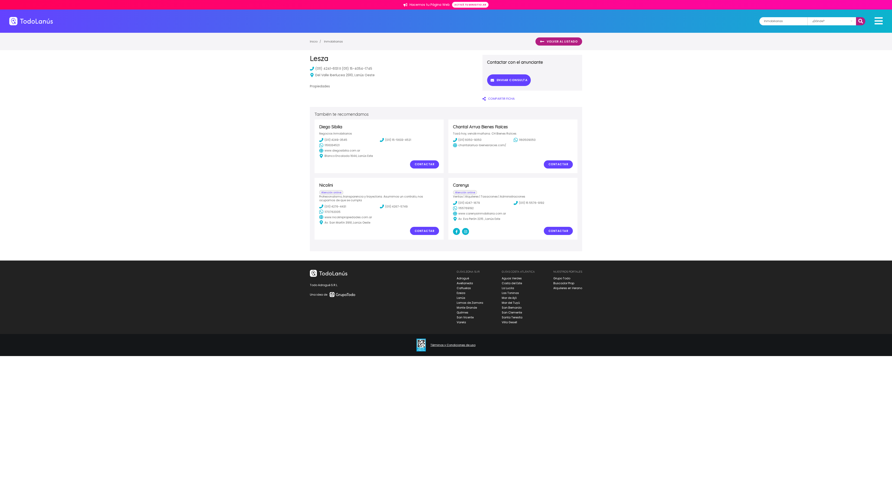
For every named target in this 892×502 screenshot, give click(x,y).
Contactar (425, 164)
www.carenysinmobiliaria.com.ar (482, 213)
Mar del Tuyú (511, 303)
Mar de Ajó (509, 298)
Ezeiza (461, 293)
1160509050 (527, 140)
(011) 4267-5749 (396, 206)
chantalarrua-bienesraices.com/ (482, 145)
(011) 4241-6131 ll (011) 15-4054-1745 (343, 68)
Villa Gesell (509, 322)
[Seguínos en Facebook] (456, 231)
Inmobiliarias (333, 41)
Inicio (314, 41)
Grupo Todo (561, 278)
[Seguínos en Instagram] (465, 231)
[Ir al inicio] (31, 21)
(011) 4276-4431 (335, 206)
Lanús (461, 298)
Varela (461, 322)
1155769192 (466, 208)
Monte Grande (467, 308)
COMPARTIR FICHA (501, 98)
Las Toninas (510, 293)
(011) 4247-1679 (469, 203)
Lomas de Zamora (470, 303)
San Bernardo (511, 308)
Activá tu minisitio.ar (470, 5)
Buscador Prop (563, 283)
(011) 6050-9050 (470, 140)
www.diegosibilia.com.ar (342, 150)
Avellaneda (465, 283)
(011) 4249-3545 (336, 140)
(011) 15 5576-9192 (531, 203)
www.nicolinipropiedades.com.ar (348, 217)
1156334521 (332, 145)
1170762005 (333, 212)
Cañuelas (464, 288)
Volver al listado (562, 41)
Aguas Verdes (512, 278)
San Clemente (512, 312)
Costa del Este (512, 283)
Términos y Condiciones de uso (453, 345)
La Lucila (508, 288)
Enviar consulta (512, 80)
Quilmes (462, 312)
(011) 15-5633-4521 (398, 140)
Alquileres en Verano (567, 288)
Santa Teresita (512, 317)
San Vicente (465, 317)
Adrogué (463, 278)
